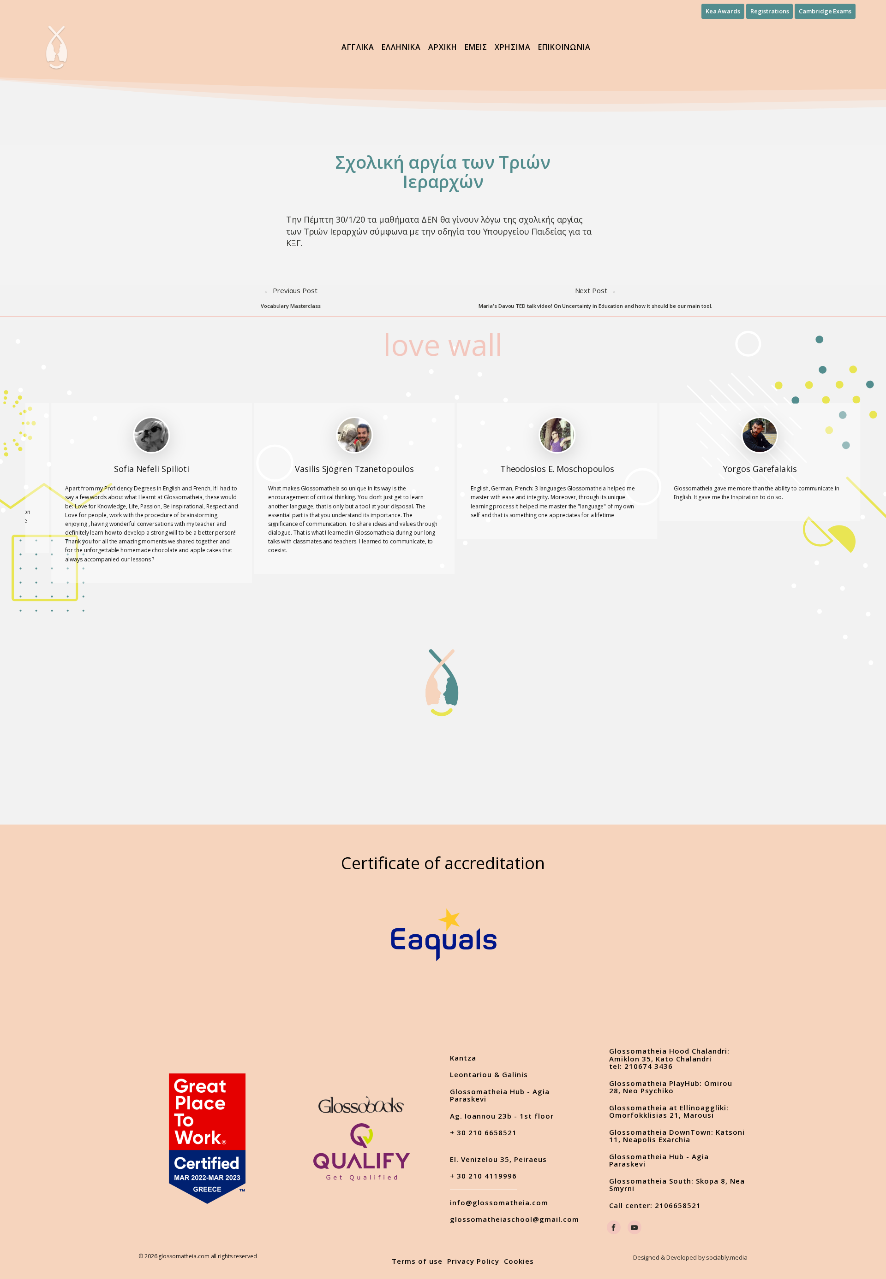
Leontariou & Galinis (489, 1075)
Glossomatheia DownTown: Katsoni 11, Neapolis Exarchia (677, 1135)
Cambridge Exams (825, 11)
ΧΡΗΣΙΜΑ (513, 47)
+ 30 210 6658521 (483, 1133)
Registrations (769, 11)
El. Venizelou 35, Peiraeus (498, 1159)
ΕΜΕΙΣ (476, 47)
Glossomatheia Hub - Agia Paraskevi (500, 1095)
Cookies (519, 1261)
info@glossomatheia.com (499, 1203)
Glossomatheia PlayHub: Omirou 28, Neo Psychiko (670, 1087)
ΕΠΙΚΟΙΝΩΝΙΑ (564, 47)
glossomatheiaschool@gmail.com (514, 1219)
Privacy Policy (473, 1261)
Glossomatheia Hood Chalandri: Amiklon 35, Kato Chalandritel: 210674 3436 (669, 1058)
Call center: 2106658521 (655, 1205)
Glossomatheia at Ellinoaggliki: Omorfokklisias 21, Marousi (669, 1111)
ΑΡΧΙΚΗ (442, 47)
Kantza (463, 1058)
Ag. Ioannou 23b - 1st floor (502, 1116)
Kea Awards (723, 11)
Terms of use (417, 1261)
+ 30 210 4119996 (483, 1176)
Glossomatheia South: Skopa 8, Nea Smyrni (677, 1184)
